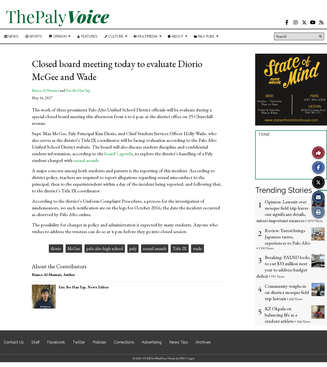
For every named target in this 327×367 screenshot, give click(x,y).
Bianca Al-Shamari (45, 90)
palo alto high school (104, 248)
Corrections (124, 342)
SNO (182, 358)
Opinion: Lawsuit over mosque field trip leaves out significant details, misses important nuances (282, 211)
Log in (190, 358)
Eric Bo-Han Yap (78, 90)
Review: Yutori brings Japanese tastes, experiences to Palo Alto (287, 236)
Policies (99, 342)
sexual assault (86, 160)
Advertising (152, 342)
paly (133, 248)
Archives (203, 342)
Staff (35, 342)
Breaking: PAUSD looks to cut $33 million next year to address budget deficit (283, 266)
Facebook (56, 342)
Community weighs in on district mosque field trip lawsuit (287, 292)
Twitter (79, 342)
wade (197, 248)
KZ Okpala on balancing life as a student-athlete (281, 314)
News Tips (178, 342)
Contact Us (14, 342)
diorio (56, 248)
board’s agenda (118, 153)
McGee (74, 248)
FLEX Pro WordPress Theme (159, 358)
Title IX (180, 248)
